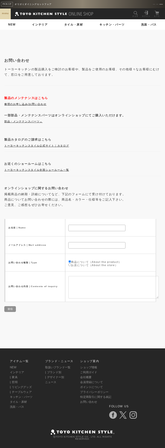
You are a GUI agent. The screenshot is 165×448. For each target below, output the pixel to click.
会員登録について (91, 382)
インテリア (40, 24)
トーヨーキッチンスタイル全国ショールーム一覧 (36, 169)
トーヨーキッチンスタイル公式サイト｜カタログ (36, 145)
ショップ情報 (88, 367)
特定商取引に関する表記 (95, 397)
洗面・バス (149, 24)
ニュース (51, 382)
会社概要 (86, 377)
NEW (12, 24)
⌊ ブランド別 (53, 372)
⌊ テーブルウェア (21, 392)
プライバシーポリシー (94, 392)
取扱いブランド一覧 (58, 367)
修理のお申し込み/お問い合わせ (25, 104)
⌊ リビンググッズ (21, 387)
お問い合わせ (88, 401)
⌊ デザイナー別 (54, 377)
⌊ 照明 (14, 382)
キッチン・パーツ (112, 24)
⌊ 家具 (14, 377)
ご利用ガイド (88, 372)
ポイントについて (91, 387)
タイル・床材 (73, 24)
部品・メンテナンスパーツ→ (23, 121)
